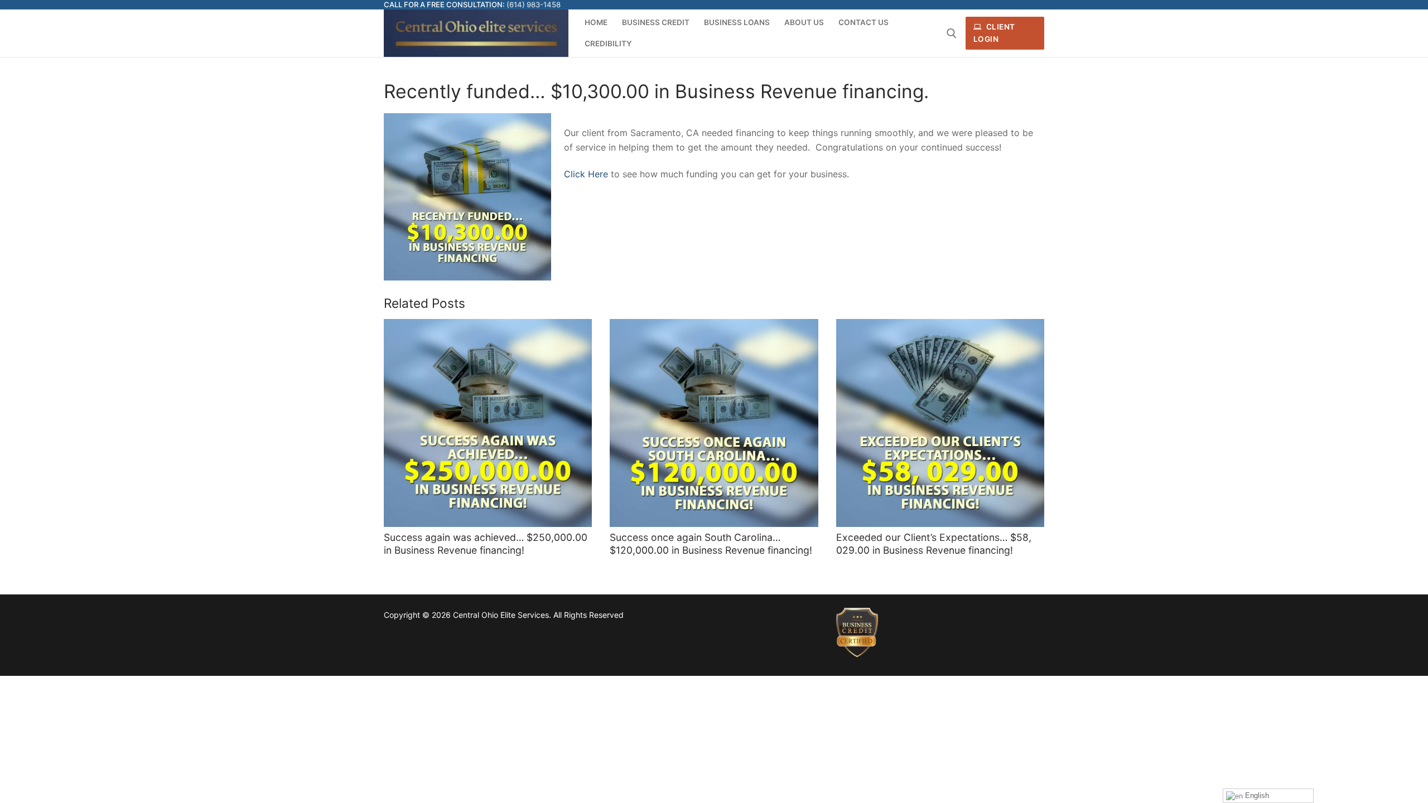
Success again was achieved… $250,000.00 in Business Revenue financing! (485, 543)
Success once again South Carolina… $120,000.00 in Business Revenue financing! (711, 543)
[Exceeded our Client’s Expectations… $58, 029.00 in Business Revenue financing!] (940, 423)
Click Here (586, 174)
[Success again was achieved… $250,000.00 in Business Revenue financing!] (488, 423)
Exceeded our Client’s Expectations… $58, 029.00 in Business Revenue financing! (933, 543)
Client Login (994, 32)
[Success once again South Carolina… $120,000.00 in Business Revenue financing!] (714, 423)
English (1256, 795)
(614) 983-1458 (533, 4)
